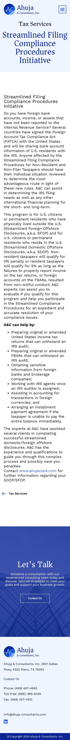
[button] (62, 9)
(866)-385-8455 (29, 694)
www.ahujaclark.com (37, 470)
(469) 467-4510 (21, 699)
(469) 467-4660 (26, 688)
